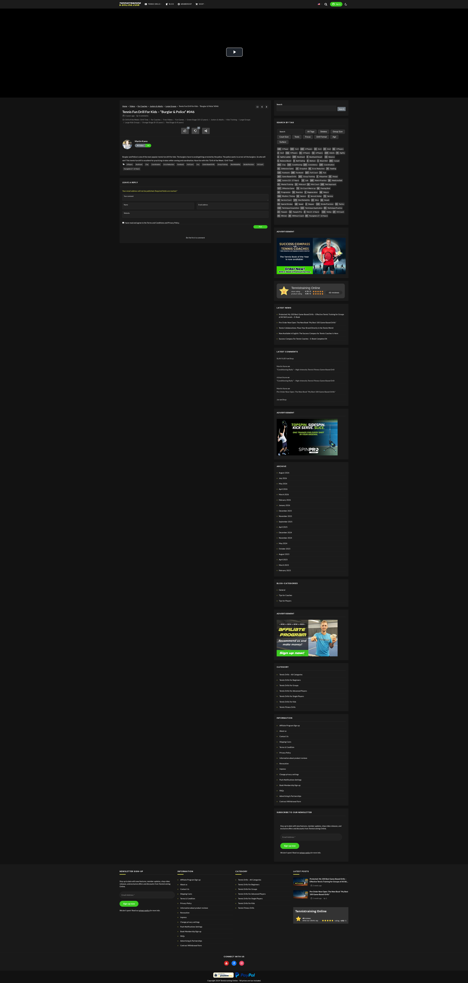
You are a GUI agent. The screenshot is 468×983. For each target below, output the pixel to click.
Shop (291, 358)
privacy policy (305, 853)
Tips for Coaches (285, 595)
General (282, 590)
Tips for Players (285, 601)
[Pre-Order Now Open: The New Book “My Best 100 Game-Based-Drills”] (300, 894)
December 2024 (285, 532)
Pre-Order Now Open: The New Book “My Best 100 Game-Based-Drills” (307, 322)
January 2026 (284, 505)
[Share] (206, 131)
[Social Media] (226, 963)
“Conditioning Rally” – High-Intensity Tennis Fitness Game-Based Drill (305, 369)
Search (279, 104)
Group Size (338, 132)
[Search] (325, 4)
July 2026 (283, 478)
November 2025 (285, 516)
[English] (319, 4)
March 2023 (284, 565)
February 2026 (285, 500)
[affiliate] (307, 638)
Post (260, 227)
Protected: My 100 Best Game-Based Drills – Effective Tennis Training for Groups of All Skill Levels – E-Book (311, 315)
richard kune (282, 377)
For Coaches (142, 106)
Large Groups (171, 106)
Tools (297, 137)
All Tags (310, 132)
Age (334, 137)
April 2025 (283, 527)
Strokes (323, 132)
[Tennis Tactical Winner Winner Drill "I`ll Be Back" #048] (266, 107)
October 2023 (284, 549)
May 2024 (283, 543)
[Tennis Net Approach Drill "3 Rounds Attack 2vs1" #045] (262, 107)
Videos (132, 106)
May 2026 (283, 483)
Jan (278, 399)
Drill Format (322, 137)
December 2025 (285, 511)
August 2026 (284, 473)
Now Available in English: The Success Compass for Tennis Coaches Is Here (308, 333)
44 (148, 145)
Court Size (284, 137)
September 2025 (285, 522)
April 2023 (283, 559)
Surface (282, 142)
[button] (311, 774)
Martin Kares (141, 141)
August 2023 (284, 554)
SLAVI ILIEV (282, 358)
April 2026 (283, 489)
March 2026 (284, 494)
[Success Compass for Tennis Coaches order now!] (311, 256)
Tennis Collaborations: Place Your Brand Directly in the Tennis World (306, 328)
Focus (308, 137)
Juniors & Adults (156, 106)
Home (124, 106)
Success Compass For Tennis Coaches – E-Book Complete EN (303, 339)
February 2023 (285, 570)
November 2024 (285, 538)
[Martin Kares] (127, 144)
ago (130, 116)
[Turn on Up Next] (257, 107)
